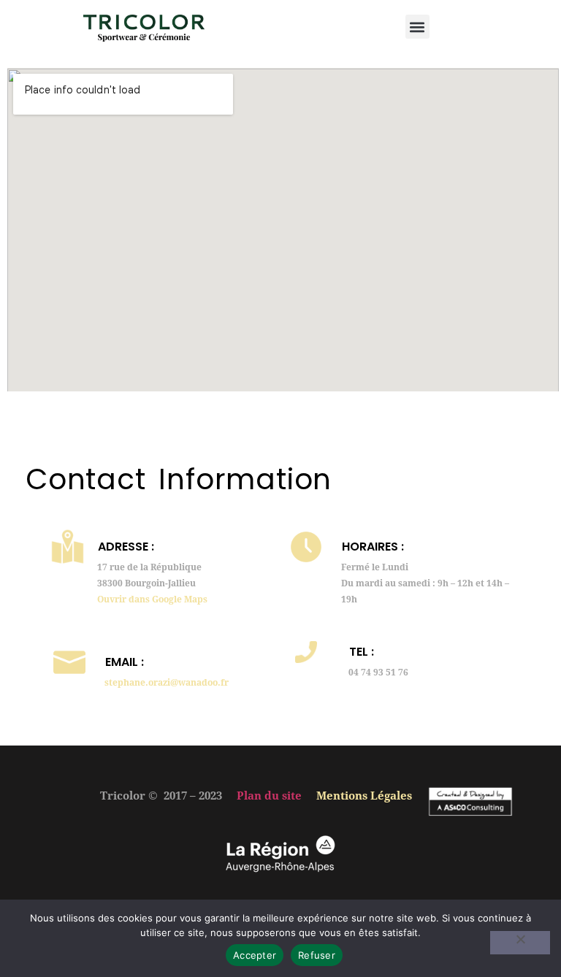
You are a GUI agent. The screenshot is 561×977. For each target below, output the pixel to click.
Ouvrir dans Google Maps (152, 599)
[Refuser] (520, 942)
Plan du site (269, 795)
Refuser (316, 955)
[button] (417, 27)
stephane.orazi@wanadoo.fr (166, 683)
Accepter (254, 955)
